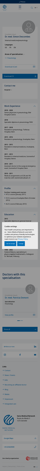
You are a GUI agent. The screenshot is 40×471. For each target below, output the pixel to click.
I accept (21, 244)
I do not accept (10, 244)
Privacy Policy (23, 239)
